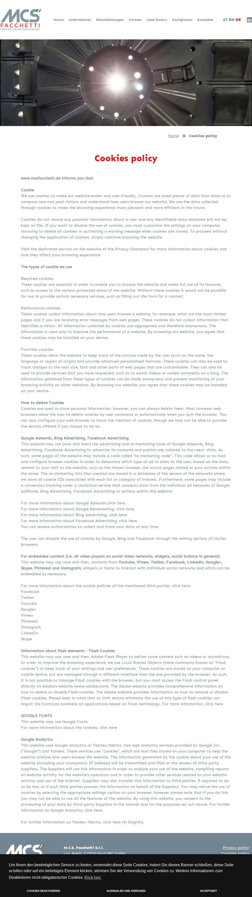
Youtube (29, 603)
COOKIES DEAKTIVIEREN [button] (43, 890)
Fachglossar (182, 20)
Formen (136, 20)
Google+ (28, 609)
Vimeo (27, 615)
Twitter (27, 597)
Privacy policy (236, 847)
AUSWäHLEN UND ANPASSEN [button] (126, 890)
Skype (26, 639)
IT (225, 19)
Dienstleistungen (110, 20)
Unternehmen (80, 20)
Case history (157, 20)
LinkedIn (29, 633)
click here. (116, 503)
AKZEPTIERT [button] (208, 890)
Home (59, 20)
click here (214, 704)
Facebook (30, 591)
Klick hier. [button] (92, 877)
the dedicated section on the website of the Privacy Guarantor (90, 249)
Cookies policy (235, 853)
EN (231, 19)
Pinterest (29, 621)
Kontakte (205, 20)
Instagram (31, 627)
